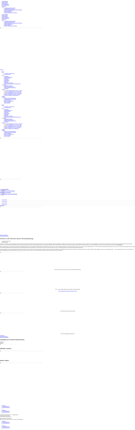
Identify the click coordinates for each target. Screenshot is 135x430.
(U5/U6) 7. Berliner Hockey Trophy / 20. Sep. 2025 (13, 93)
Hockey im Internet (7, 135)
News (3, 71)
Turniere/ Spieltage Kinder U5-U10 (10, 87)
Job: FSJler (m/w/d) (7, 74)
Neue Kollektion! (5, 1)
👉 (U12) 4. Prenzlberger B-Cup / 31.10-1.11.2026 (12, 91)
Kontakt (3, 96)
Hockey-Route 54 (5, 242)
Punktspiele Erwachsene (8, 85)
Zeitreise (3, 97)
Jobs (3, 72)
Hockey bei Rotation (7, 100)
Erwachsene (6, 79)
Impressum (4, 405)
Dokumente (6, 81)
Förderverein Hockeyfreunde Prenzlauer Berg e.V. (12, 83)
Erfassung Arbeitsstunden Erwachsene (10, 12)
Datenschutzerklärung (5, 406)
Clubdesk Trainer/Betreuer (8, 10)
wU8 (2, 195)
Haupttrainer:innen (7, 78)
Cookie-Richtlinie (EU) (6, 407)
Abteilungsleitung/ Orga (8, 77)
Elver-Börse (4, 19)
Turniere (3, 89)
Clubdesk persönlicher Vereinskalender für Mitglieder (13, 9)
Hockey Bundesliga (5, 4)
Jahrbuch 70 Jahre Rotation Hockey (10, 98)
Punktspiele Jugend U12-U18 (9, 86)
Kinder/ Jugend (6, 113)
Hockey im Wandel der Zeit (8, 134)
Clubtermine (6, 88)
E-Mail (1, 341)
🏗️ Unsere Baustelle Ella (4, 189)
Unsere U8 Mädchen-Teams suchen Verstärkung (8, 194)
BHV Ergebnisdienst (5, 5)
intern (3, 20)
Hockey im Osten (7, 102)
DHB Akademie (5, 3)
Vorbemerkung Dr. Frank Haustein (10, 99)
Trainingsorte (6, 76)
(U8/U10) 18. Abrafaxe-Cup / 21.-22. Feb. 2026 (12, 94)
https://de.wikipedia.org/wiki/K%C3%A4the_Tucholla (67, 291)
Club (3, 75)
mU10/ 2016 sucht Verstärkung (5, 192)
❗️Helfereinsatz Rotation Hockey (10, 21)
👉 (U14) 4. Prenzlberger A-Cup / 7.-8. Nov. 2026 (12, 92)
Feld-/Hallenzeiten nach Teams (9, 8)
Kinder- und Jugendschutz (8, 82)
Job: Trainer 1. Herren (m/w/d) (9, 73)
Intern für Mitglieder (7, 11)
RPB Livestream (5, 2)
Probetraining (6, 114)
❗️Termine (4, 84)
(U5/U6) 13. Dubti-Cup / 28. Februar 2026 (11, 95)
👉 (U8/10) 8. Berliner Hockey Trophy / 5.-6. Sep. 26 (13, 90)
